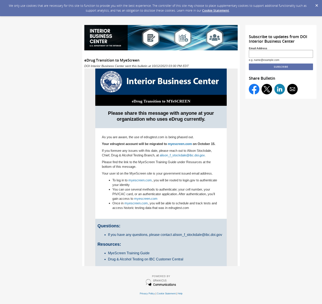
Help (180, 293)
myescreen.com (180, 144)
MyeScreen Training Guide (129, 253)
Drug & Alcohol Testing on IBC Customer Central (145, 259)
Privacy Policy (147, 293)
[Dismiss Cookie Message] (316, 4)
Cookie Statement (215, 10)
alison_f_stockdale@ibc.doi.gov (197, 235)
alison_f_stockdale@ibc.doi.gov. (182, 155)
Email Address (258, 48)
